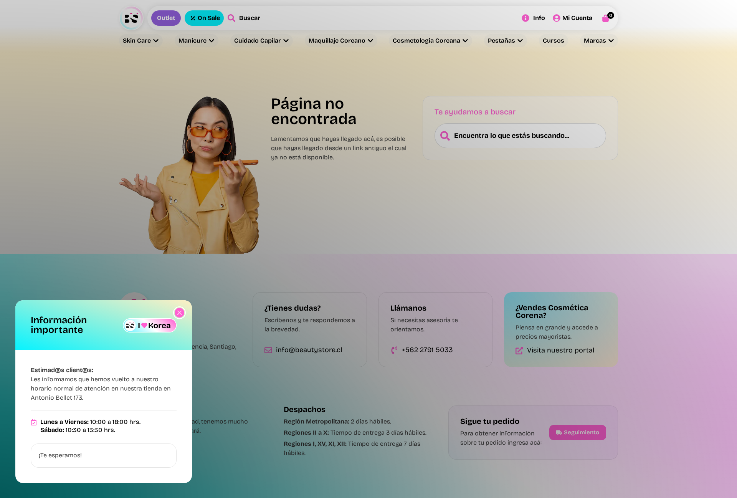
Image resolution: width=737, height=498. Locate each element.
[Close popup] (179, 313)
